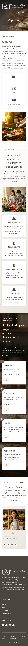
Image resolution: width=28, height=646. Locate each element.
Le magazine (5, 610)
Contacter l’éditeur (6, 613)
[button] (18, 12)
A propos (4, 607)
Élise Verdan (9, 533)
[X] (15, 544)
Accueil (4, 604)
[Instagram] (8, 544)
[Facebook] (4, 544)
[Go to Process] (6, 380)
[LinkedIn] (12, 544)
